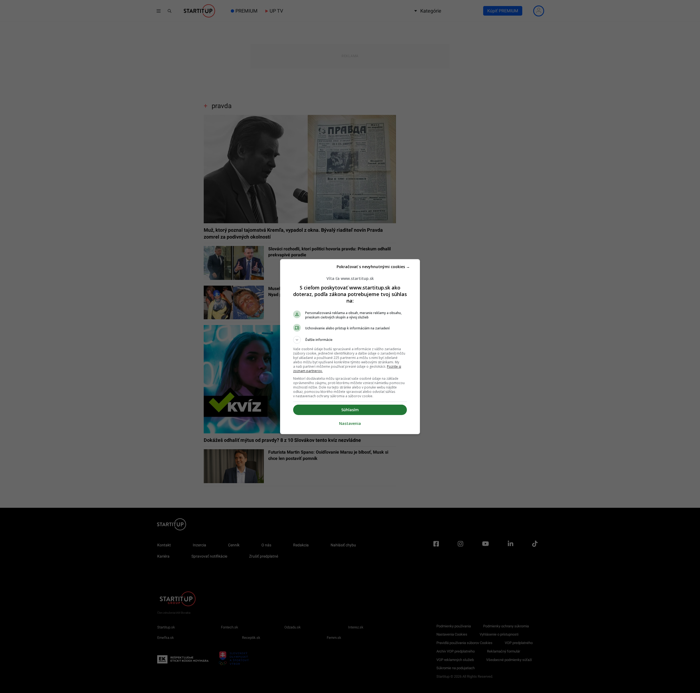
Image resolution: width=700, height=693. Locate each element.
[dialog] (350, 346)
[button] (350, 340)
